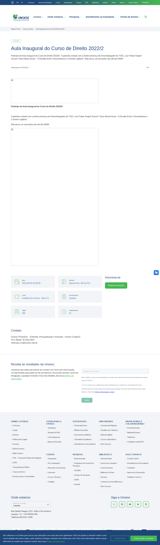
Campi (14, 430)
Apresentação (79, 458)
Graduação (52, 458)
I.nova (58, 3)
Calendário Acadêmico (83, 439)
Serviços (104, 477)
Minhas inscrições (81, 430)
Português (145, 2)
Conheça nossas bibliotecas (111, 482)
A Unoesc (31, 3)
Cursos (37, 17)
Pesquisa (74, 17)
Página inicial (15, 29)
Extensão (51, 472)
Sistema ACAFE (54, 432)
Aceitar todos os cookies (143, 538)
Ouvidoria (131, 468)
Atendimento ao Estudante (100, 17)
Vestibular (52, 428)
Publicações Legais (19, 439)
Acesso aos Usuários (109, 463)
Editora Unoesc (18, 449)
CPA (86, 3)
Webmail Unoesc (133, 432)
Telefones (131, 437)
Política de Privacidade (56, 541)
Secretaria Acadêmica (82, 435)
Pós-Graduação (54, 463)
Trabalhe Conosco (134, 477)
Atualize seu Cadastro (109, 430)
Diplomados (68, 3)
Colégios (51, 482)
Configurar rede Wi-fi (135, 442)
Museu (122, 3)
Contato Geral (132, 458)
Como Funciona (107, 468)
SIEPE (76, 480)
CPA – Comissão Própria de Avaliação (26, 458)
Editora (105, 3)
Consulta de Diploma (109, 425)
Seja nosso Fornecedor (136, 472)
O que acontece (18, 472)
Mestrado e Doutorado (57, 468)
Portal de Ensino (129, 17)
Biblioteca (95, 3)
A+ (18, 2)
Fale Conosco (106, 444)
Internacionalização (45, 3)
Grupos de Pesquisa (82, 475)
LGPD (14, 462)
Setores (15, 435)
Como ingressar (54, 437)
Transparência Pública (21, 467)
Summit (77, 484)
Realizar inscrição (116, 285)
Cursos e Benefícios (108, 439)
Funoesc (15, 444)
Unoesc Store (133, 3)
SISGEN (77, 470)
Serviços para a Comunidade (23, 476)
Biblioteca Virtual (107, 472)
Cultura (78, 3)
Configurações (120, 538)
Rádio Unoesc (17, 453)
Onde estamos (55, 17)
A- (22, 2)
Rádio (114, 3)
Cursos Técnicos (54, 477)
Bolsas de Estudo (54, 442)
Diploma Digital (106, 435)
